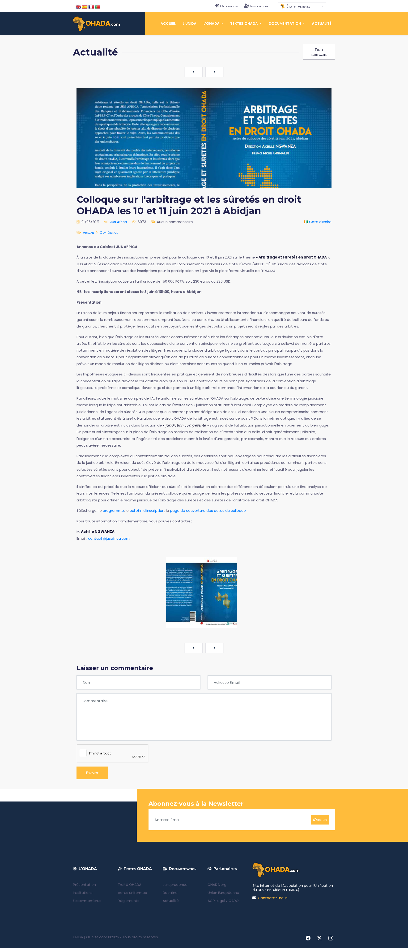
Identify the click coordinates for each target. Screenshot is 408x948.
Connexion (229, 6)
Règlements (128, 900)
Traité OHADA (129, 884)
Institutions (83, 892)
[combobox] (302, 6)
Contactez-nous (273, 897)
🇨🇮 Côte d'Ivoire (318, 221)
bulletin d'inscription (147, 510)
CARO (234, 900)
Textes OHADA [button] (244, 23)
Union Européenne (223, 892)
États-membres (87, 900)
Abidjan (88, 232)
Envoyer (92, 773)
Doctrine (170, 892)
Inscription (259, 6)
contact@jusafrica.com (109, 538)
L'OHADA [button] (212, 23)
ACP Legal (216, 900)
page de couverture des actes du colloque (208, 510)
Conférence (109, 232)
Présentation (84, 884)
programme (113, 510)
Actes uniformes (132, 892)
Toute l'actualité (319, 52)
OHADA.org (217, 884)
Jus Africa (118, 221)
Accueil (168, 23)
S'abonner (320, 819)
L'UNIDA (189, 23)
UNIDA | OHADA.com (90, 937)
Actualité (322, 23)
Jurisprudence (175, 884)
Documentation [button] (285, 23)
